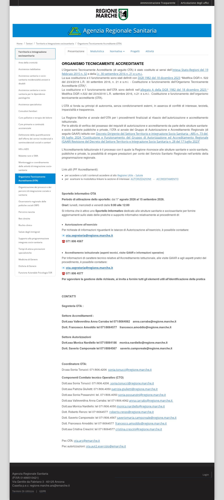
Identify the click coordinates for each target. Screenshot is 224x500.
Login (206, 474)
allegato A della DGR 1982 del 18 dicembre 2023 (174, 90)
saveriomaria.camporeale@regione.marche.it (147, 418)
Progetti (135, 51)
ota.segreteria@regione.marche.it (89, 235)
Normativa (116, 51)
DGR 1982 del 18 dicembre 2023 (159, 78)
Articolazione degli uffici (195, 3)
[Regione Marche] (112, 14)
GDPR (42, 491)
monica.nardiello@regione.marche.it (141, 406)
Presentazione (76, 51)
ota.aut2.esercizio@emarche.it (106, 446)
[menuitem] (76, 51)
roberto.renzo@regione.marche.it (131, 412)
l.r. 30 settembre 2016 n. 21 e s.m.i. (119, 74)
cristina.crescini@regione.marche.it (138, 429)
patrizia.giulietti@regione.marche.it (134, 389)
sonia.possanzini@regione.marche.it (142, 395)
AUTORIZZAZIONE (141, 179)
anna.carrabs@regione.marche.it (151, 400)
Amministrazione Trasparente (157, 3)
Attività (150, 51)
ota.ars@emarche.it (87, 441)
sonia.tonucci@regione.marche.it (130, 370)
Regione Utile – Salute (130, 175)
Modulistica (97, 51)
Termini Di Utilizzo (23, 491)
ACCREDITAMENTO (167, 179)
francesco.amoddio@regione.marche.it (141, 423)
